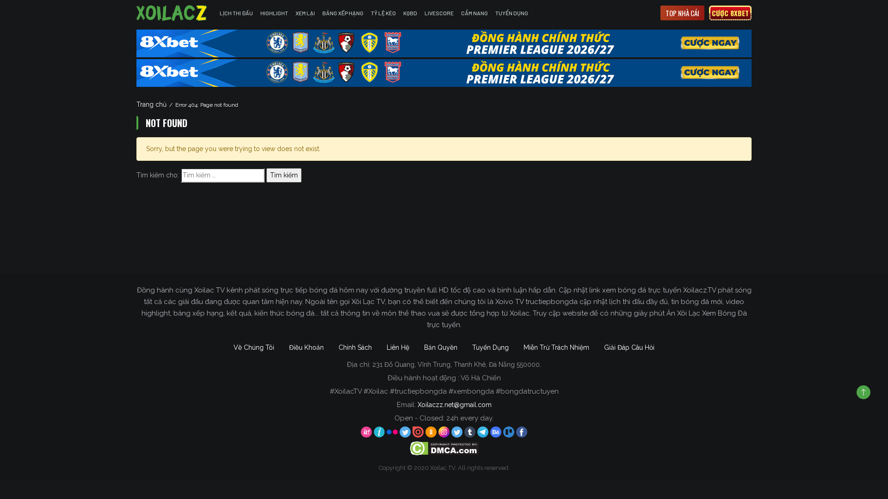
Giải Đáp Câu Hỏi (629, 347)
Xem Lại (305, 13)
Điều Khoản (306, 347)
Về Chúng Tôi (254, 347)
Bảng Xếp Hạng (343, 13)
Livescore (439, 13)
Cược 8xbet (730, 13)
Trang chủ (151, 104)
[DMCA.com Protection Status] (444, 448)
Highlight (274, 13)
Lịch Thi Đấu (236, 13)
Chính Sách (355, 347)
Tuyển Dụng (511, 13)
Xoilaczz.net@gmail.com (455, 404)
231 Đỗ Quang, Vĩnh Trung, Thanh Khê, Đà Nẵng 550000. (456, 364)
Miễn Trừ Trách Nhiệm (556, 347)
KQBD (410, 13)
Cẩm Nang (474, 13)
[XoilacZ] (172, 13)
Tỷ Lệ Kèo (383, 13)
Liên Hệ (398, 347)
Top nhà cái (682, 13)
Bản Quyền (440, 347)
